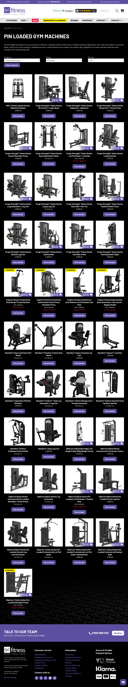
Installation (39, 668)
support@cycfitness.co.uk (45, 660)
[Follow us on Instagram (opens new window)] (46, 678)
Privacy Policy (70, 668)
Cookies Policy (71, 670)
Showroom (87, 20)
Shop (23, 20)
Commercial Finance (73, 657)
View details (18, 116)
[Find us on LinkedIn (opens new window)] (55, 678)
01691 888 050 (55, 2)
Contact (115, 20)
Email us (118, 633)
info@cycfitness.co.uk (44, 657)
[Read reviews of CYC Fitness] (86, 11)
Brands (74, 20)
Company (101, 20)
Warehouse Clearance (55, 20)
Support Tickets (41, 665)
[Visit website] (63, 11)
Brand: (48, 57)
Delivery (68, 662)
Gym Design (11, 20)
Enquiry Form (40, 662)
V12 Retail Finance (72, 660)
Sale (35, 20)
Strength (19, 28)
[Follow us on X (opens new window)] (41, 678)
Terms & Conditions (73, 673)
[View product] (18, 88)
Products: (8, 57)
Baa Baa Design (10, 677)
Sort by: (91, 57)
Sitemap (68, 676)
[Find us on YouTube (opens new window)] (50, 678)
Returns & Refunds (72, 665)
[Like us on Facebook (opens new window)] (37, 678)
